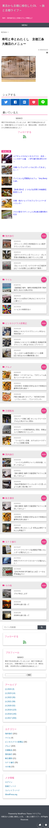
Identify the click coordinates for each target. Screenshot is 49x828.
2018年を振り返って (21, 615)
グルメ (8, 746)
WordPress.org (11, 794)
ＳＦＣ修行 (9, 762)
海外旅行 (8, 734)
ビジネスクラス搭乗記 (14, 742)
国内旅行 (8, 754)
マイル (8, 738)
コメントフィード (12, 790)
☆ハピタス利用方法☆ (22, 309)
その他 (8, 767)
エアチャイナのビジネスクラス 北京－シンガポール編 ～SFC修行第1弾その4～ (29, 158)
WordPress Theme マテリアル (29, 814)
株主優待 (8, 758)
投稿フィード (10, 786)
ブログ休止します (20, 593)
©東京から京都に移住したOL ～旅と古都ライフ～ (20, 817)
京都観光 (8, 750)
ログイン (8, 782)
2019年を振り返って (21, 604)
